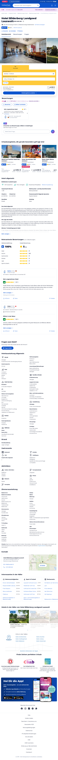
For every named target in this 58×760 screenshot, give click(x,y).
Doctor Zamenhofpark (9, 583)
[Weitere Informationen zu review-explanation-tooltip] (21, 27)
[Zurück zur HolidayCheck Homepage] (6, 5)
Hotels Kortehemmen (21, 637)
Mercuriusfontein (7, 591)
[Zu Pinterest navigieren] (32, 708)
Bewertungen (17, 34)
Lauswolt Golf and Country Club (31, 583)
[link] (51, 5)
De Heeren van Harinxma (51, 583)
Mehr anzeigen (5, 234)
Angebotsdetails (41, 545)
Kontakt (42, 1)
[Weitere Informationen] (48, 87)
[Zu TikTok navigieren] (29, 708)
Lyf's (45, 585)
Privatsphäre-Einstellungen (29, 733)
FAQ (29, 715)
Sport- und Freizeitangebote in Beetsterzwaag (32, 598)
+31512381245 (9, 567)
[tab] (15, 67)
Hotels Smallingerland (21, 639)
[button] (23, 50)
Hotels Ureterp (40, 639)
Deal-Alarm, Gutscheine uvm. (29, 721)
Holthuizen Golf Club (29, 594)
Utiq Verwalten (29, 736)
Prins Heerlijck (48, 588)
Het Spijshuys (48, 594)
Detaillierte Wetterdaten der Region (29, 651)
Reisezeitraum (6, 71)
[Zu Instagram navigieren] (25, 708)
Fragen (26, 34)
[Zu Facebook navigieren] (22, 708)
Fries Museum (6, 588)
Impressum (29, 752)
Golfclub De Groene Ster (30, 588)
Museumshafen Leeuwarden (9, 585)
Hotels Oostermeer (41, 641)
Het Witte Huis (48, 591)
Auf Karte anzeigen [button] (40, 24)
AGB (29, 740)
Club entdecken (39, 9)
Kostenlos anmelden (50, 9)
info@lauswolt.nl (9, 564)
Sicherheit (29, 749)
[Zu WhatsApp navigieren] (36, 708)
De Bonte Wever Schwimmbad (30, 591)
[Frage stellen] (53, 131)
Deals (4, 1)
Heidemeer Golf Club (29, 585)
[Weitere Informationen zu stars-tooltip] (23, 21)
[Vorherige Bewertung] (3, 113)
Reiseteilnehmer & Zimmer (10, 76)
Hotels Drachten (40, 637)
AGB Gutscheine (29, 743)
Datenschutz (29, 730)
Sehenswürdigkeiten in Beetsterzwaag (9, 598)
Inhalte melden (29, 718)
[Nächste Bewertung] (27, 113)
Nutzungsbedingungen (29, 727)
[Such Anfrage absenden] (38, 5)
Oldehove (5, 594)
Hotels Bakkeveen (20, 641)
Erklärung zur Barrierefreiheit (29, 746)
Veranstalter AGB (29, 724)
